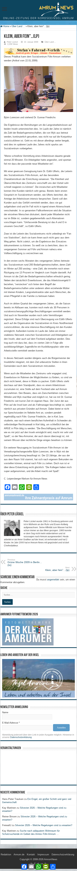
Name (5, 712)
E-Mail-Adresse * (11, 722)
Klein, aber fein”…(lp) (57, 568)
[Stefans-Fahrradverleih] (38, 51)
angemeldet (53, 579)
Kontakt (31, 854)
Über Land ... (18, 26)
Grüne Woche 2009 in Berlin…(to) (25, 562)
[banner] (38, 496)
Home (6, 26)
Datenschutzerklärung (21, 737)
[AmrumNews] (38, 11)
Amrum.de (19, 854)
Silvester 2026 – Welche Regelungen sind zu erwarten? (44, 825)
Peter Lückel (12, 42)
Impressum (43, 854)
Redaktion (6, 854)
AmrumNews (50, 859)
